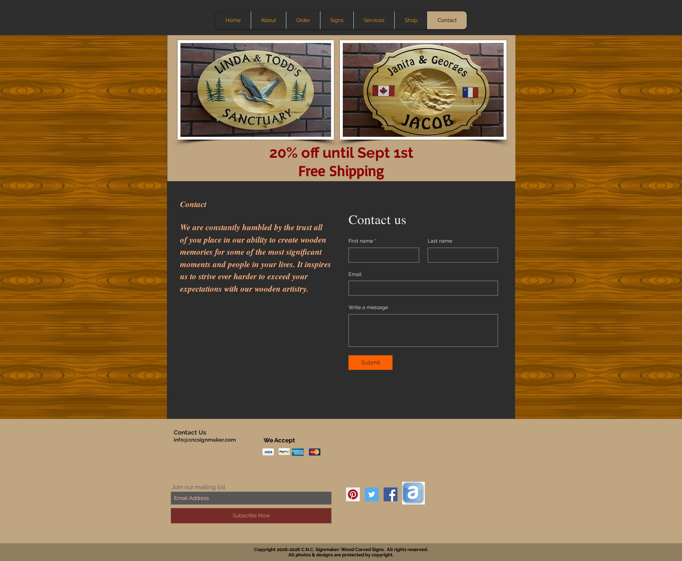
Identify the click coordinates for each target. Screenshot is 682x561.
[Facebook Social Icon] (390, 494)
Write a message (368, 307)
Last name (440, 241)
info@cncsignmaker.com (205, 440)
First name (362, 241)
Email (355, 274)
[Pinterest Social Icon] (353, 494)
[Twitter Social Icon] (372, 494)
